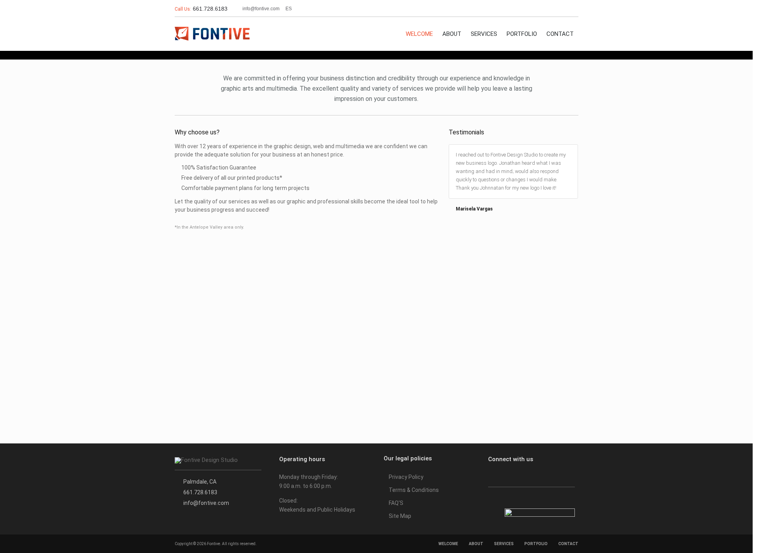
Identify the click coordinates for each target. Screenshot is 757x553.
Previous (571, 133)
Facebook (540, 9)
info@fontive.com (261, 8)
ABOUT (451, 33)
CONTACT (560, 33)
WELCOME (419, 33)
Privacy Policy (406, 477)
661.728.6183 (209, 9)
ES (288, 8)
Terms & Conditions (414, 490)
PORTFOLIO (522, 33)
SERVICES (484, 33)
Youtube (570, 9)
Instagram (555, 9)
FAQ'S (396, 503)
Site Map (400, 516)
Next (577, 133)
